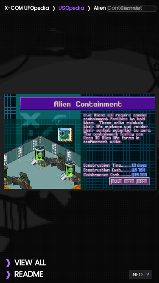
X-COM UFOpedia (26, 7)
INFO (140, 274)
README (28, 274)
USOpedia (71, 7)
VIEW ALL (30, 262)
